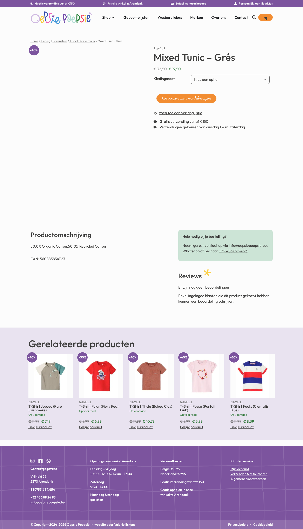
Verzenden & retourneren (249, 474)
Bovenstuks (60, 41)
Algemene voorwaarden (248, 479)
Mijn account (239, 469)
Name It (34, 403)
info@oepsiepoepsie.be (248, 245)
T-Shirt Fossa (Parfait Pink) (198, 408)
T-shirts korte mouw (82, 41)
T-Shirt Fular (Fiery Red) (98, 406)
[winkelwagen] (265, 17)
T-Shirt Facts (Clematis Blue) (249, 408)
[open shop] (113, 17)
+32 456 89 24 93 (233, 251)
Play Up (159, 49)
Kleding (45, 41)
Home (34, 41)
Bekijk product (40, 427)
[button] (178, 113)
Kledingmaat (164, 78)
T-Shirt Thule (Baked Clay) (150, 406)
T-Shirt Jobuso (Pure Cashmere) (45, 408)
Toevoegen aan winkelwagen (186, 99)
